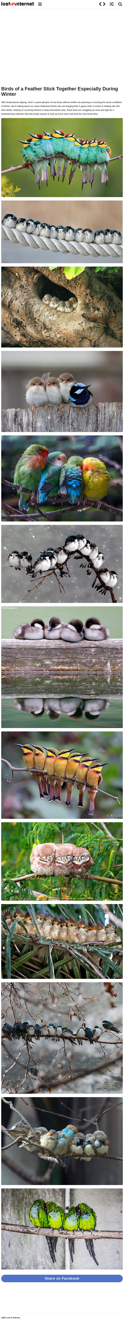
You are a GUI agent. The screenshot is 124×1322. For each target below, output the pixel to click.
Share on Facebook (62, 1278)
